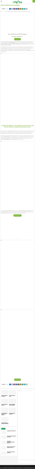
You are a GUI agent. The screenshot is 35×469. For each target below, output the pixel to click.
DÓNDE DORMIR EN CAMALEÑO (12, 413)
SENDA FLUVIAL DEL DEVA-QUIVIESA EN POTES (11, 447)
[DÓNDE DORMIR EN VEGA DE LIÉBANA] (12, 401)
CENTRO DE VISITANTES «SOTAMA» (11, 452)
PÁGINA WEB (17, 39)
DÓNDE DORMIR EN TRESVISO (4, 405)
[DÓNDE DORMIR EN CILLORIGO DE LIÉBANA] (5, 410)
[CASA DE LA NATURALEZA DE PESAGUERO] (3, 437)
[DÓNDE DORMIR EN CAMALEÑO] (12, 410)
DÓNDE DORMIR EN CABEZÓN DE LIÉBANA (4, 423)
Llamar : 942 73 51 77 (17, 36)
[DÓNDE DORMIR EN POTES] (12, 392)
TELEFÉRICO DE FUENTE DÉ (11, 430)
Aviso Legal (5, 467)
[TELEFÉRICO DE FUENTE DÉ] (3, 432)
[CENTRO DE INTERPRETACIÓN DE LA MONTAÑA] (3, 442)
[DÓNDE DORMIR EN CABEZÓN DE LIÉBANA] (5, 419)
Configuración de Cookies (28, 467)
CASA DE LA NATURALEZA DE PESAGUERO (11, 436)
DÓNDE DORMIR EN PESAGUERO (4, 396)
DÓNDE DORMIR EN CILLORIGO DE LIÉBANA (4, 414)
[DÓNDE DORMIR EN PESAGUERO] (5, 392)
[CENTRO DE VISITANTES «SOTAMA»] (3, 453)
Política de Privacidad (12, 467)
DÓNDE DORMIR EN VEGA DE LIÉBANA (12, 405)
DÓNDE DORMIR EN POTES (12, 396)
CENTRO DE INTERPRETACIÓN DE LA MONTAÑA (11, 442)
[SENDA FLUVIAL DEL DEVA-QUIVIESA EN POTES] (3, 448)
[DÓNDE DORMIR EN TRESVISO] (5, 401)
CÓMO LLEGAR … (17, 215)
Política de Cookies (19, 467)
